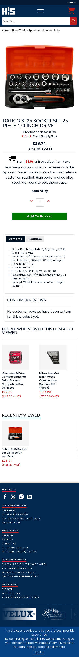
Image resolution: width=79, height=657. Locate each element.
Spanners (35, 30)
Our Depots (9, 510)
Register (7, 589)
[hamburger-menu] (40, 11)
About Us (7, 539)
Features (35, 239)
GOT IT (39, 652)
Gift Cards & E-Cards (15, 547)
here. (62, 647)
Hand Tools (19, 30)
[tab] (15, 239)
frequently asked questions (19, 551)
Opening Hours (11, 522)
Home (6, 30)
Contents (15, 239)
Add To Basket (39, 216)
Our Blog (7, 535)
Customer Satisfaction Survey (21, 518)
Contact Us (9, 543)
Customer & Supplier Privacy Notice (24, 564)
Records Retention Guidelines (20, 597)
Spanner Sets (51, 30)
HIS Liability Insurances (17, 568)
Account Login (11, 593)
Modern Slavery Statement (19, 572)
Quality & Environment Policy (20, 576)
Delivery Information (15, 514)
